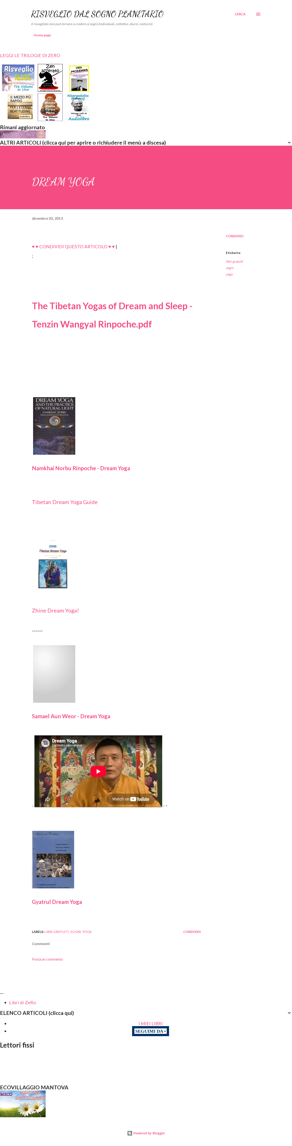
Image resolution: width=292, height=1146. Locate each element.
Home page (42, 35)
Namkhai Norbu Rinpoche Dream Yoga (81, 468)
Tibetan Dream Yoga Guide (65, 502)
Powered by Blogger (149, 1133)
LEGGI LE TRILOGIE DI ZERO (30, 55)
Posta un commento (47, 959)
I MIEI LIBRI (150, 1023)
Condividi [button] (234, 236)
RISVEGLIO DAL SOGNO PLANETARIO (97, 14)
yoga (229, 274)
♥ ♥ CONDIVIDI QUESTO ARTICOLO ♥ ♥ (73, 246)
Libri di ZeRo (22, 1002)
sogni (229, 268)
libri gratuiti (234, 261)
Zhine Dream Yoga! (55, 610)
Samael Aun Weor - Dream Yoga (71, 716)
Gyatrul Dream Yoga (57, 901)
